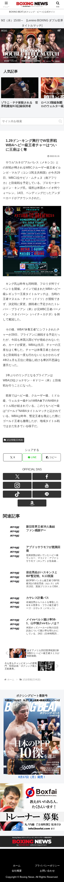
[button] (57, 93)
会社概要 (17, 870)
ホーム (16, 865)
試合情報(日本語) (15, 440)
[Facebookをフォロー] (46, 476)
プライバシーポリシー (47, 865)
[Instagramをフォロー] (17, 485)
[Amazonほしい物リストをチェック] (32, 503)
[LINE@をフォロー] (46, 494)
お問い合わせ (47, 870)
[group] (19, 94)
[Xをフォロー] (17, 476)
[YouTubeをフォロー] (46, 485)
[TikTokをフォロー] (17, 494)
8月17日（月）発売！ (32, 777)
